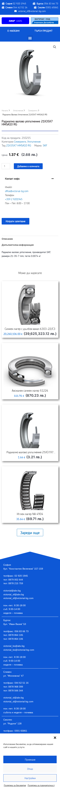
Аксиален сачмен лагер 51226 (30, 390)
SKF (45, 145)
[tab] (30, 193)
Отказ (30, 768)
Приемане (30, 759)
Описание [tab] (7, 238)
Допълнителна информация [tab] (18, 245)
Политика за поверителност (41, 785)
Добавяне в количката (28, 166)
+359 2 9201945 (13, 199)
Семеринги (32, 110)
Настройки (30, 778)
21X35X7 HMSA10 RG (18, 145)
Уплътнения (18, 110)
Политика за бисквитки (15, 785)
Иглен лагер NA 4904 (30, 514)
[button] (55, 737)
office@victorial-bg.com (16, 191)
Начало (5, 110)
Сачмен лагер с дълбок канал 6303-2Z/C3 (30, 329)
